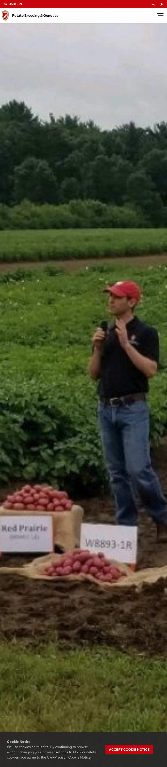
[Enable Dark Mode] (161, 4)
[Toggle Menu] (160, 15)
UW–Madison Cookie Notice (69, 757)
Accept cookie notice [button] (129, 749)
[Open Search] (153, 4)
